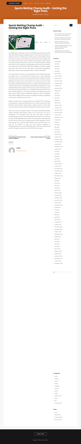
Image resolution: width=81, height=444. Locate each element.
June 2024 (57, 124)
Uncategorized (58, 403)
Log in (56, 412)
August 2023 (58, 149)
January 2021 (58, 224)
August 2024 (58, 119)
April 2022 (57, 188)
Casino (26, 3)
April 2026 (57, 71)
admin (47, 14)
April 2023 (57, 158)
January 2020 (58, 253)
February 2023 (58, 163)
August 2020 (58, 236)
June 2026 (57, 66)
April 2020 (57, 246)
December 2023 (58, 139)
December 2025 (58, 80)
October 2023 (58, 144)
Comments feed (58, 417)
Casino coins (14, 3)
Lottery (56, 393)
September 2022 (59, 175)
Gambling (48, 3)
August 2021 (57, 207)
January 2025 (58, 107)
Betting (36, 3)
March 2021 (57, 219)
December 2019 (58, 256)
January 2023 (58, 166)
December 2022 (58, 168)
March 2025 (57, 102)
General (57, 388)
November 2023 (58, 141)
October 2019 (58, 261)
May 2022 (57, 185)
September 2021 (58, 205)
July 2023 (57, 151)
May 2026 (57, 68)
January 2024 (58, 136)
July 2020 (57, 239)
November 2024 (58, 112)
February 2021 (58, 222)
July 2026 (57, 64)
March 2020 (57, 248)
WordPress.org (58, 419)
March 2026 (57, 73)
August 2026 (58, 61)
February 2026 (58, 76)
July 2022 (57, 180)
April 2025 (57, 100)
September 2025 (59, 88)
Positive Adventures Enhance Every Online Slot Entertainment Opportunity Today (63, 47)
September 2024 (59, 117)
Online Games (58, 395)
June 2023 (57, 154)
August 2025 (58, 90)
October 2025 (58, 85)
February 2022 (58, 192)
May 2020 (57, 244)
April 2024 (57, 129)
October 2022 (58, 173)
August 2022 (58, 178)
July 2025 (57, 93)
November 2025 (58, 83)
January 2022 (58, 195)
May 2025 (57, 98)
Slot (56, 400)
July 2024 (57, 122)
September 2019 (59, 263)
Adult (31, 3)
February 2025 (58, 105)
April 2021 (57, 217)
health (56, 391)
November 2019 (58, 258)
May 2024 (57, 127)
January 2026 (58, 78)
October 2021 (58, 202)
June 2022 (57, 183)
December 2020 (58, 226)
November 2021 (58, 200)
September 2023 (59, 146)
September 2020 (59, 234)
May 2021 (57, 214)
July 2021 (57, 210)
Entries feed (58, 414)
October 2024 (58, 115)
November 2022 (58, 171)
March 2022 (57, 190)
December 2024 (58, 110)
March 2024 (57, 132)
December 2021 (58, 197)
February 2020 (58, 251)
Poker (42, 3)
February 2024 (58, 134)
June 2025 (57, 95)
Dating (56, 383)
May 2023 (57, 156)
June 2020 (57, 241)
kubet (16, 116)
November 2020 (58, 229)
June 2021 (57, 212)
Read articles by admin (21, 150)
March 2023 (57, 161)
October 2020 (58, 231)
